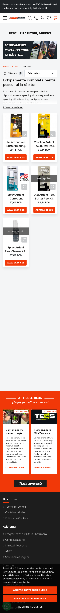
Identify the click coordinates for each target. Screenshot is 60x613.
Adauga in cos (15, 157)
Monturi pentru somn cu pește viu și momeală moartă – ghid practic (14, 432)
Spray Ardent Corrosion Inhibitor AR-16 (16, 197)
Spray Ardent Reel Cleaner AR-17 (16, 249)
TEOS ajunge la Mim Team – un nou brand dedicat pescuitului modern (42, 432)
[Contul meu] (42, 18)
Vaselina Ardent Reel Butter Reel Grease (44, 144)
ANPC (8, 551)
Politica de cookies (35, 575)
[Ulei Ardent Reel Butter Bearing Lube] (16, 126)
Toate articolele (30, 483)
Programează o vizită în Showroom (26, 534)
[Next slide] (51, 442)
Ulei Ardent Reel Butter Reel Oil (44, 196)
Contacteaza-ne (15, 539)
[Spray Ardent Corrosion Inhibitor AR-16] (16, 178)
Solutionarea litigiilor (17, 557)
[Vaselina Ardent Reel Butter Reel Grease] (44, 126)
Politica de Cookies (16, 518)
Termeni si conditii (15, 506)
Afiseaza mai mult (13, 107)
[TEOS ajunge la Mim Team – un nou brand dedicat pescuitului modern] (44, 417)
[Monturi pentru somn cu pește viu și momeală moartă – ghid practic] (16, 417)
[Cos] (55, 18)
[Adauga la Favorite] (24, 134)
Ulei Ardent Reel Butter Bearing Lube (15, 144)
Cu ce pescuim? (21, 411)
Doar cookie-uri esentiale (30, 598)
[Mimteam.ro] (17, 18)
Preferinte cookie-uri (30, 606)
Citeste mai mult (14, 467)
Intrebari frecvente (16, 545)
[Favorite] (49, 18)
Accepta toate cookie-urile (30, 590)
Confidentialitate (15, 512)
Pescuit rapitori (10, 66)
